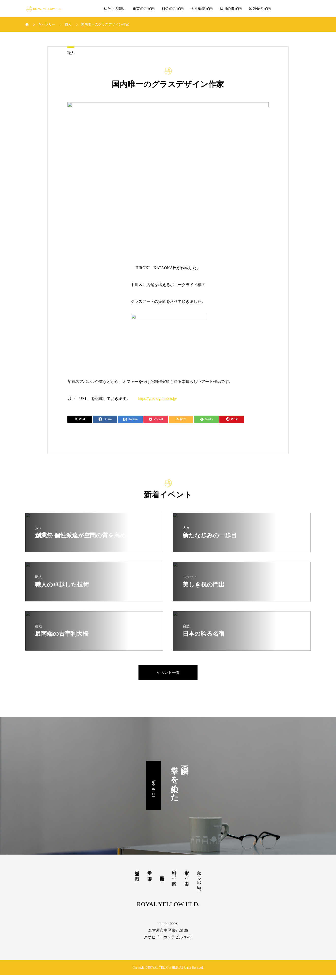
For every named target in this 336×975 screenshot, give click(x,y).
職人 (70, 53)
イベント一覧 (168, 672)
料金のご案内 (173, 9)
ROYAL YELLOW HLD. (168, 904)
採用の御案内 (231, 9)
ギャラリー (154, 785)
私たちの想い (115, 9)
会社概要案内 (202, 9)
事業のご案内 (144, 9)
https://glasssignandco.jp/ (157, 398)
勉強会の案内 (260, 9)
